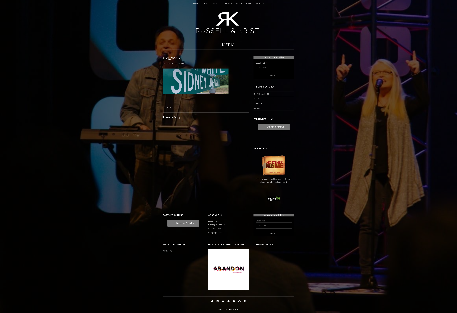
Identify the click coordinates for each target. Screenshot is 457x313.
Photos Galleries (261, 94)
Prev (169, 108)
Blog (248, 3)
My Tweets (167, 251)
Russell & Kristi (229, 31)
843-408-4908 (214, 228)
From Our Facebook (265, 245)
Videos (256, 99)
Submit (273, 75)
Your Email (261, 63)
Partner (260, 3)
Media (228, 45)
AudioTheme (234, 309)
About (205, 3)
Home (195, 3)
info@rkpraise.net (216, 232)
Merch (239, 3)
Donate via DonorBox (276, 127)
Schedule (227, 3)
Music (215, 3)
